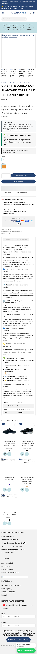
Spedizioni (5, 566)
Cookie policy (6, 589)
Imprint (4, 595)
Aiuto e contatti (7, 563)
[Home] (3, 25)
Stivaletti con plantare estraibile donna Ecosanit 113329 (27, 479)
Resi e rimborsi (7, 569)
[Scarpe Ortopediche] (18, 13)
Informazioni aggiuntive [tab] (21, 239)
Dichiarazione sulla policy (11, 585)
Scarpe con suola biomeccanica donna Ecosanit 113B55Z (27, 443)
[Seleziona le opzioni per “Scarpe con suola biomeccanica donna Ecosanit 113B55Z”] (22, 454)
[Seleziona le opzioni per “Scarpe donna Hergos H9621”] (5, 490)
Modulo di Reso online (10, 573)
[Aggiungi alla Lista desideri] (9, 454)
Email (3, 623)
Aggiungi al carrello (23, 175)
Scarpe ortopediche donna (15, 82)
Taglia (3, 156)
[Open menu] (2, 13)
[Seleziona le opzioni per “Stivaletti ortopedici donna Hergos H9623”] (5, 523)
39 (3, 159)
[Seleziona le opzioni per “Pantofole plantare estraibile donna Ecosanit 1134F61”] (5, 454)
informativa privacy (16, 630)
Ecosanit (8, 233)
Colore (3, 163)
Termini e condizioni (9, 592)
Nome (3, 614)
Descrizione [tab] (8, 239)
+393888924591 (7, 553)
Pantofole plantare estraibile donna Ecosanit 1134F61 (9, 443)
